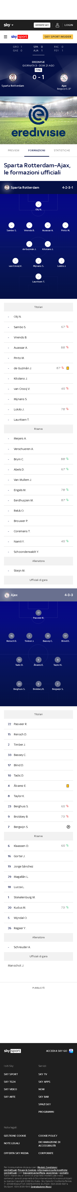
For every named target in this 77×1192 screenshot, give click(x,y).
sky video (10, 1089)
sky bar (43, 1096)
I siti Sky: (9, 1065)
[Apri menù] (5, 37)
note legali (12, 1143)
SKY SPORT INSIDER (58, 36)
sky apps (44, 1081)
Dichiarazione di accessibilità (49, 1144)
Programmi (46, 1111)
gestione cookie (15, 1135)
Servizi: (42, 1065)
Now (41, 1089)
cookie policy (47, 1135)
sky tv (42, 1074)
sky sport (11, 1074)
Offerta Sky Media (16, 1153)
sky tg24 (10, 1081)
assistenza (52, 1172)
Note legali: (10, 1127)
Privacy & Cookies (27, 1170)
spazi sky (44, 1104)
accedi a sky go (56, 1050)
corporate (45, 1153)
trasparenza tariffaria (34, 1172)
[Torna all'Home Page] (19, 37)
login (69, 25)
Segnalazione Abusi (41, 1186)
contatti (64, 1172)
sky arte (10, 1096)
